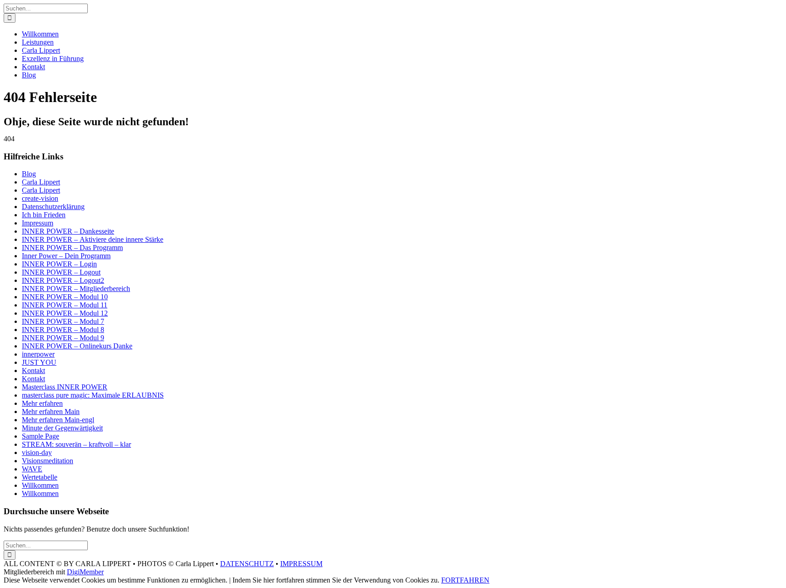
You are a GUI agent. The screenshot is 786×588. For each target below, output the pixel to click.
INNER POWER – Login (59, 264)
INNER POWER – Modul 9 (63, 338)
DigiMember (85, 572)
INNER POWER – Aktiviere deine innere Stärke (92, 239)
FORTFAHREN (465, 580)
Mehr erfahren (42, 403)
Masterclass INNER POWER (64, 387)
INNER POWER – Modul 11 (64, 305)
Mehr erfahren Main (51, 411)
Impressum (37, 223)
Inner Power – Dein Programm (66, 256)
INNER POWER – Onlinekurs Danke (77, 346)
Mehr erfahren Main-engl (58, 420)
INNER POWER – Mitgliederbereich (76, 288)
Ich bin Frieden (44, 215)
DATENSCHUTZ (247, 564)
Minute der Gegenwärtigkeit (62, 428)
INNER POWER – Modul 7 (63, 321)
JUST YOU (39, 362)
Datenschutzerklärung (53, 206)
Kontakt (33, 370)
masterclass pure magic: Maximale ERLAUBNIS (93, 395)
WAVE (32, 469)
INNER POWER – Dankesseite (68, 231)
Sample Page (40, 436)
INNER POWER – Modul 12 (65, 313)
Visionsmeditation (47, 461)
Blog (29, 174)
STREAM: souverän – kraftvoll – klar (76, 444)
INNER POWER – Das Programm (72, 247)
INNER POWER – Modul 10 (65, 297)
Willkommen (40, 485)
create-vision (40, 198)
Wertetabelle (39, 477)
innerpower (38, 354)
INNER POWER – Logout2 (63, 280)
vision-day (37, 452)
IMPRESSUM (301, 564)
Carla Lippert (41, 182)
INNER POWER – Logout (61, 272)
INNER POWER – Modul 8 (63, 329)
